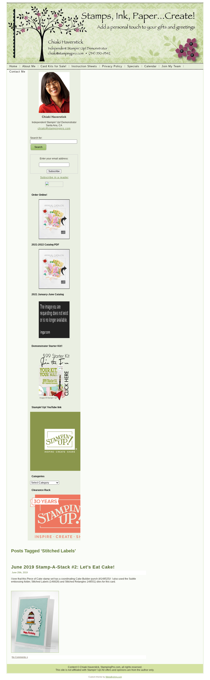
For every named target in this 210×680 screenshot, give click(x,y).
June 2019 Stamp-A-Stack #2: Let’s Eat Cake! (63, 567)
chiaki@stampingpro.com (54, 128)
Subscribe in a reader (54, 177)
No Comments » (20, 657)
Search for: (36, 137)
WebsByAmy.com (114, 677)
